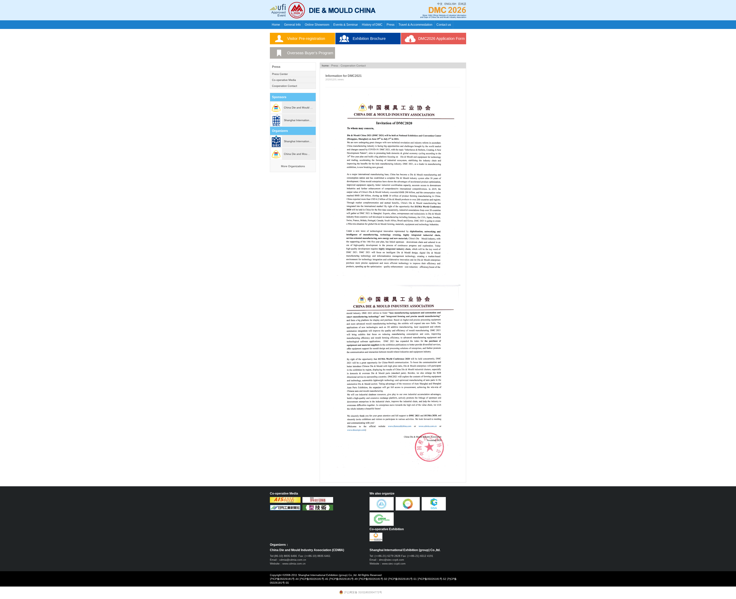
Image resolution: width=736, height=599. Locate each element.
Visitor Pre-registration (306, 38)
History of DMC (372, 24)
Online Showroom (317, 24)
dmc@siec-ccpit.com (391, 559)
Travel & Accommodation (415, 24)
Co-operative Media (284, 79)
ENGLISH (450, 3)
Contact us (443, 24)
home (325, 65)
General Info (292, 24)
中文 (440, 3)
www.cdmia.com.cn (294, 563)
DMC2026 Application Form (441, 38)
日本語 (462, 3)
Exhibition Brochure (369, 38)
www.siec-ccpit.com (394, 563)
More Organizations (293, 166)
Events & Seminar (345, 24)
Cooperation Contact (284, 85)
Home (276, 24)
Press (390, 24)
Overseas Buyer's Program (310, 53)
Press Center (280, 74)
